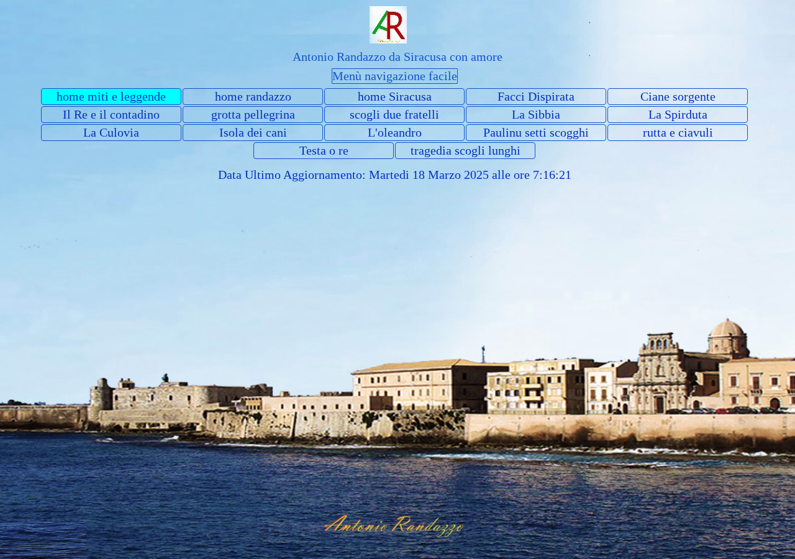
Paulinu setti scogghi (536, 132)
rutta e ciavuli (678, 132)
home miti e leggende (111, 96)
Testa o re (323, 150)
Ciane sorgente (678, 96)
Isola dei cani (253, 132)
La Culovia (111, 132)
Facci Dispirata (536, 96)
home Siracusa (395, 96)
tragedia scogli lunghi (465, 150)
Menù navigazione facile (394, 76)
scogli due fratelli (394, 114)
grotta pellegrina (253, 114)
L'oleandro (395, 132)
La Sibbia (536, 114)
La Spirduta (677, 114)
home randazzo (253, 96)
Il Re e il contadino (111, 114)
